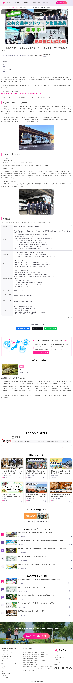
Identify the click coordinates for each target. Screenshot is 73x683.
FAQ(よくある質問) (6, 673)
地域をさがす (5, 654)
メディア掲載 (5, 677)
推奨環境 (56, 659)
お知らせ (4, 675)
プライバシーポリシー (59, 657)
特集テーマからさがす (7, 656)
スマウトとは (5, 650)
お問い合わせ (57, 662)
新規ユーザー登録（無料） (36, 636)
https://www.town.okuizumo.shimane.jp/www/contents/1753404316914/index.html (21, 93)
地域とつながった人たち (7, 658)
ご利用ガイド (5, 666)
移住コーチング (5, 660)
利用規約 (56, 655)
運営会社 (56, 664)
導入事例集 (4, 668)
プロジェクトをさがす (7, 652)
